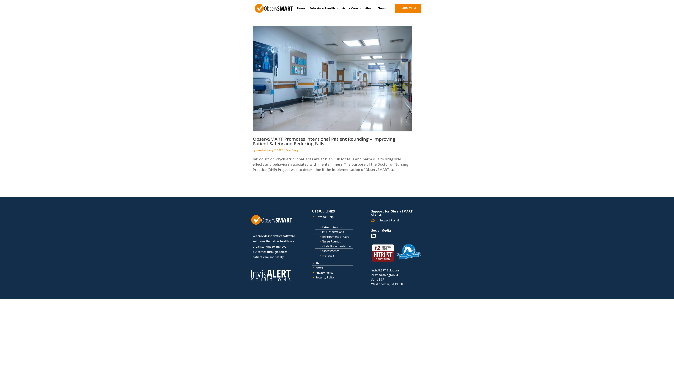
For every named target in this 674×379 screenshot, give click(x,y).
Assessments (330, 251)
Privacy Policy (324, 273)
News (382, 8)
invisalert (261, 150)
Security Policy (325, 277)
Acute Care (350, 8)
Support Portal (389, 220)
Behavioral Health (322, 8)
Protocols (328, 256)
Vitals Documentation (336, 246)
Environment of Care (335, 237)
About (369, 8)
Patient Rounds (332, 227)
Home (301, 8)
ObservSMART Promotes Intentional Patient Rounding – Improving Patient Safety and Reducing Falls (324, 141)
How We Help (324, 217)
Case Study (292, 150)
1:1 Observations (333, 232)
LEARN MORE (408, 8)
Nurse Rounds (331, 241)
